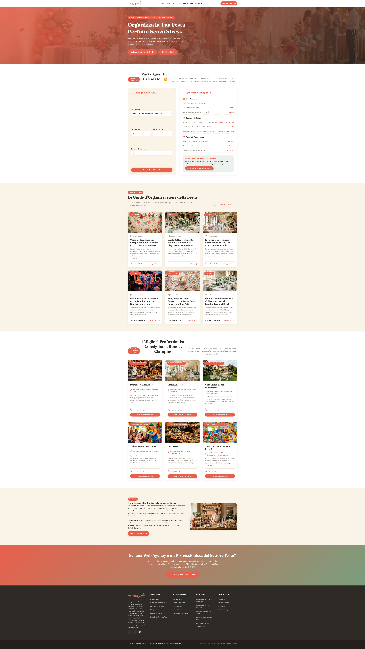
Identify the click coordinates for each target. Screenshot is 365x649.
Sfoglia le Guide (168, 52)
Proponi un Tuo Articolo (225, 204)
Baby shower (177, 606)
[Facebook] (130, 632)
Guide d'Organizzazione (158, 603)
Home (162, 3)
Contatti (221, 599)
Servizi (174, 3)
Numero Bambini (158, 129)
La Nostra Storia (156, 613)
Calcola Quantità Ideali (151, 170)
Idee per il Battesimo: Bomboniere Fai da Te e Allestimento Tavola (217, 242)
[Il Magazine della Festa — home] (135, 3)
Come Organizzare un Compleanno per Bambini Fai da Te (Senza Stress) (144, 242)
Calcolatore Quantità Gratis (142, 52)
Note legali (222, 606)
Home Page (154, 599)
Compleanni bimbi (179, 603)
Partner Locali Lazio (157, 606)
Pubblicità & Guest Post (158, 617)
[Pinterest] (140, 632)
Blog (191, 3)
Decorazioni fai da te (180, 613)
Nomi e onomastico (202, 623)
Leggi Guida (153, 264)
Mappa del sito (223, 603)
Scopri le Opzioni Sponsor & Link (183, 574)
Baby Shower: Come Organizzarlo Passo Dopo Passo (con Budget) (181, 301)
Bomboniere (177, 599)
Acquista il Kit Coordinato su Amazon (199, 168)
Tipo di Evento (136, 109)
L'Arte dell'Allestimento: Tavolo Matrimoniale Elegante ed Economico (181, 242)
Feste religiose (201, 627)
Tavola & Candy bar (180, 610)
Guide (168, 3)
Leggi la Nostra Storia (138, 533)
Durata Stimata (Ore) (138, 149)
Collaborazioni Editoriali (205, 643)
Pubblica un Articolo (229, 3)
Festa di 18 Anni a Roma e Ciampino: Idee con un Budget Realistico (144, 301)
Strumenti (182, 3)
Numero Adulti (136, 129)
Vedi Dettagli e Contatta (145, 415)
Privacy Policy (223, 610)
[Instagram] (135, 632)
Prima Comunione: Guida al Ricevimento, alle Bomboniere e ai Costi (219, 301)
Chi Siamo (198, 3)
